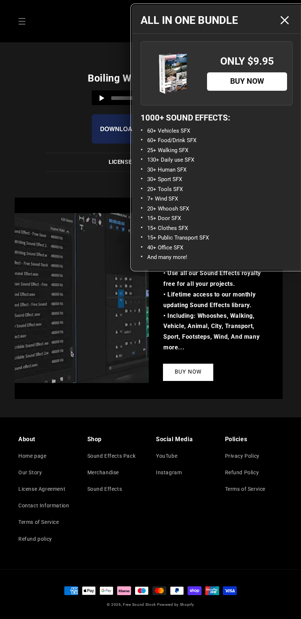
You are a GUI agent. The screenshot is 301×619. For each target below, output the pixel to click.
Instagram (169, 472)
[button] (22, 21)
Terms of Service (38, 522)
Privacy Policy (242, 456)
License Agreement (41, 489)
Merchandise (103, 472)
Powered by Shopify (175, 604)
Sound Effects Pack (111, 456)
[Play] (101, 98)
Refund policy (35, 539)
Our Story (30, 472)
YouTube (166, 456)
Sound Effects (104, 489)
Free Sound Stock (139, 604)
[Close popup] (284, 20)
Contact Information (43, 505)
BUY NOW (188, 371)
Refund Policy (242, 472)
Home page (32, 456)
